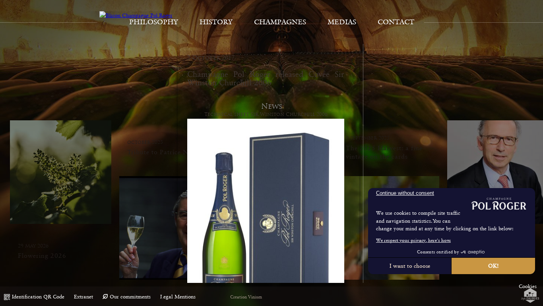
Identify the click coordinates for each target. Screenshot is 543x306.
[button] (528, 286)
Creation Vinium (246, 297)
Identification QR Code (38, 297)
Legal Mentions (178, 297)
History (216, 22)
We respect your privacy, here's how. (413, 240)
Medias (342, 22)
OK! (493, 266)
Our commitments (130, 297)
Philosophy (153, 22)
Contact (396, 22)
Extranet (83, 297)
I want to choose (410, 266)
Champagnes (280, 22)
